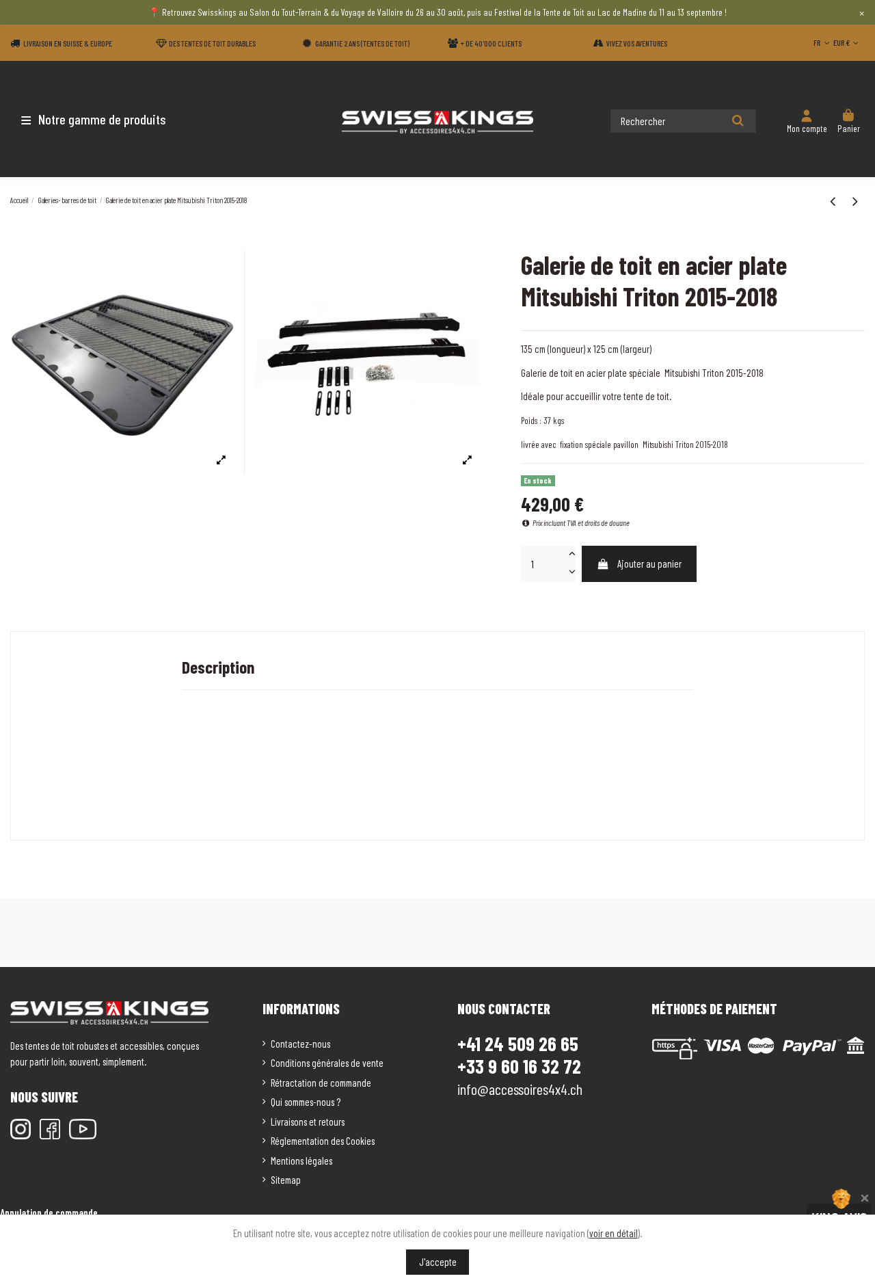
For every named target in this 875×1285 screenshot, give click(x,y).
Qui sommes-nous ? (305, 1102)
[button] (90, 119)
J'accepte (438, 1262)
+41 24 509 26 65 (517, 1043)
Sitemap (286, 1180)
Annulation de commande (49, 1212)
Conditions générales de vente (327, 1063)
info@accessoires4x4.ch (519, 1089)
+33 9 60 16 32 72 (519, 1066)
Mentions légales (301, 1160)
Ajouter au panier (649, 563)
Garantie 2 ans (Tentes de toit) (362, 43)
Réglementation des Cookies (323, 1141)
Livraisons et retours (308, 1121)
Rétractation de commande (321, 1082)
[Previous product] (834, 200)
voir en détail (613, 1233)
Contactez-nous (300, 1043)
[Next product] (855, 200)
